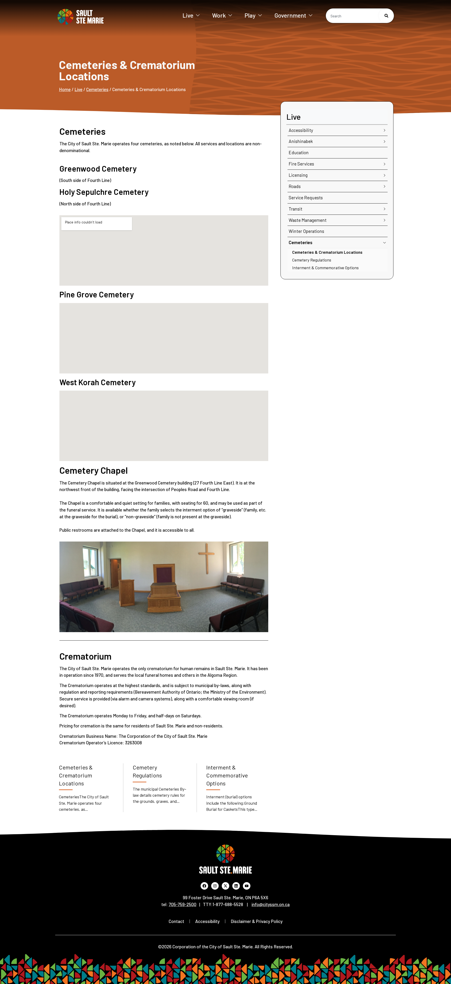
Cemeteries (97, 89)
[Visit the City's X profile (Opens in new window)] (225, 886)
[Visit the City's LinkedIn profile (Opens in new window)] (236, 886)
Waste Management (308, 220)
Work (219, 15)
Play (250, 15)
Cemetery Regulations (311, 259)
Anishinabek (301, 141)
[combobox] (360, 15)
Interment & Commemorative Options (325, 267)
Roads (295, 186)
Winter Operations (306, 231)
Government (290, 15)
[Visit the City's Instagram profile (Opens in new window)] (215, 886)
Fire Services (301, 163)
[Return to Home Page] (96, 17)
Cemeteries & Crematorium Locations (327, 252)
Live (188, 15)
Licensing (298, 175)
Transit (295, 208)
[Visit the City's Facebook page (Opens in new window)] (204, 886)
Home (65, 89)
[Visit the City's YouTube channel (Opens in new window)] (246, 886)
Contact (176, 921)
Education (299, 152)
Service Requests (306, 197)
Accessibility (301, 130)
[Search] (386, 15)
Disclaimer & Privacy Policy (257, 921)
